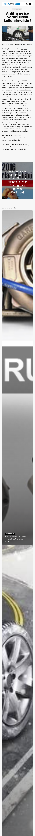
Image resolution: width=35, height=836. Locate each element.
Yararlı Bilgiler (17, 9)
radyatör (24, 49)
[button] (30, 4)
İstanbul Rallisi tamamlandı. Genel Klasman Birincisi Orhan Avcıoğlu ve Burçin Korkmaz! (17, 180)
